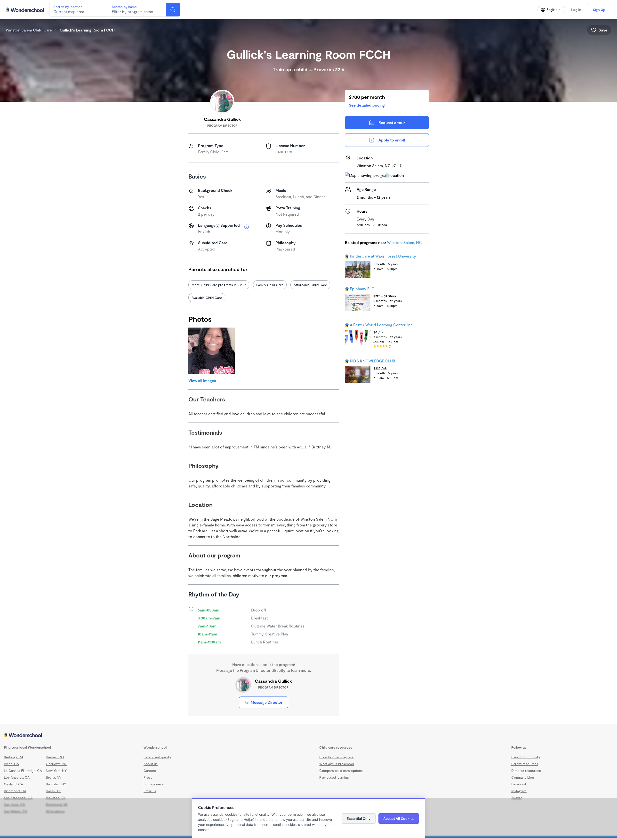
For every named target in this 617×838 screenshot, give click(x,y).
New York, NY (56, 770)
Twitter (516, 798)
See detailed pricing (367, 105)
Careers (150, 770)
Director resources (526, 770)
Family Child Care (269, 285)
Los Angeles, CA (17, 777)
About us (151, 764)
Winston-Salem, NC (404, 242)
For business (153, 784)
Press (148, 777)
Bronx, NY (53, 777)
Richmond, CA (15, 791)
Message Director (266, 702)
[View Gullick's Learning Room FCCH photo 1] (211, 351)
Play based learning (334, 777)
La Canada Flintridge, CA (23, 770)
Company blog (522, 777)
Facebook (519, 784)
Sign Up (599, 10)
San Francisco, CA (18, 798)
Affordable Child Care (310, 285)
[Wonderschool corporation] (308, 735)
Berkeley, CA (13, 757)
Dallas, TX (53, 791)
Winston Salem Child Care (29, 30)
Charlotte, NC (56, 764)
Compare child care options (341, 770)
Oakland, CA (13, 784)
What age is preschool (336, 764)
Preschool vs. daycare (336, 757)
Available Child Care (207, 298)
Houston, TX (55, 798)
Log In (576, 10)
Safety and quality (157, 757)
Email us (150, 791)
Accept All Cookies (398, 818)
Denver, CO (55, 757)
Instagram (519, 791)
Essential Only (358, 818)
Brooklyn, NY (56, 784)
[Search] (173, 9)
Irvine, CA (11, 764)
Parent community (525, 757)
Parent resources (524, 764)
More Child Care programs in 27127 (219, 285)
